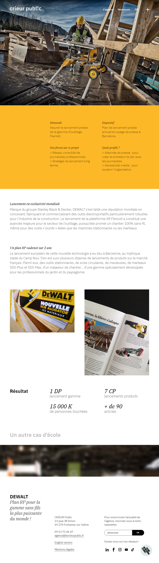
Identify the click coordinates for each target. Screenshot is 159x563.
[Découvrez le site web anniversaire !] (146, 550)
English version (63, 542)
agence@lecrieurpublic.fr (69, 535)
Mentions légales (64, 549)
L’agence (108, 9)
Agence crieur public (25, 8)
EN (136, 9)
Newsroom (124, 9)
